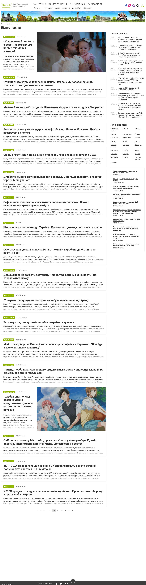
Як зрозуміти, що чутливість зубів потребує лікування (38, 322)
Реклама (114, 163)
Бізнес (113, 141)
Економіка (114, 150)
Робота (125, 157)
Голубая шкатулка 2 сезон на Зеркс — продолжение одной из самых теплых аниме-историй (18, 403)
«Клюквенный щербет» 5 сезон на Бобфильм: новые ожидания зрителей (18, 46)
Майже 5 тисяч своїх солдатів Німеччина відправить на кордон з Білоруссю (53, 107)
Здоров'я (138, 129)
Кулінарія (114, 154)
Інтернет (126, 145)
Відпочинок (127, 138)
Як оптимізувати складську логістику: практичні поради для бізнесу (126, 244)
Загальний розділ (114, 129)
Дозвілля (96, 4)
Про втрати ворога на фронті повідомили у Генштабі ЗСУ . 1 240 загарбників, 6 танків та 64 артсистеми (131, 96)
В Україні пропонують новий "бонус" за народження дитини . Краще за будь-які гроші (130, 55)
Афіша (57, 8)
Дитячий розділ (138, 158)
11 (54, 510)
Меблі (125, 141)
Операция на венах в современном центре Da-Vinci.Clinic (125, 172)
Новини (41, 4)
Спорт (137, 141)
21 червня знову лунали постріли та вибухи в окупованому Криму (46, 300)
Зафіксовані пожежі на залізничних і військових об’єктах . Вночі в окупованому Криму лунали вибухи (46, 204)
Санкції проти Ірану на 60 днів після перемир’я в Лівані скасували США (49, 154)
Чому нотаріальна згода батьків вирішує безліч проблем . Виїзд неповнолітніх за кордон (130, 47)
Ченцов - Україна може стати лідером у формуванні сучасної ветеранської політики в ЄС (130, 39)
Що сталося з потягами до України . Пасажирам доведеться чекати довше (52, 227)
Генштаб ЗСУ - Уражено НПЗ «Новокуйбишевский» (128, 89)
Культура (138, 145)
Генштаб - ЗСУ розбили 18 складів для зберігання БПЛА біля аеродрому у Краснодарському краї (131, 81)
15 (69, 510)
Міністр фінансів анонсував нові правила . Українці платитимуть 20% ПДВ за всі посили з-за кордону (130, 71)
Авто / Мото (76, 8)
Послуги (126, 154)
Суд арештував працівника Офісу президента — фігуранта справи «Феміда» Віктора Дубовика (130, 115)
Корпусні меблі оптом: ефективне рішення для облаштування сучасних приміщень (125, 228)
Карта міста (48, 8)
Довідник (79, 4)
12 (58, 510)
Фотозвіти (66, 8)
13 (61, 510)
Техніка (125, 129)
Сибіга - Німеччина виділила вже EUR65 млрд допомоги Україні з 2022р (130, 63)
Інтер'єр (125, 150)
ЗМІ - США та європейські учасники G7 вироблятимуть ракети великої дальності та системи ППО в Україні (49, 467)
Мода (137, 150)
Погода (37, 8)
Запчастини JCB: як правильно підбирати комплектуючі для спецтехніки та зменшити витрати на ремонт (127, 211)
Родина (137, 154)
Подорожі (114, 157)
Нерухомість (88, 8)
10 (50, 510)
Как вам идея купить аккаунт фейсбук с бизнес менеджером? (126, 203)
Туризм (113, 134)
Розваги (138, 138)
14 (65, 510)
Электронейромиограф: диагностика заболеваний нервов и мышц (125, 187)
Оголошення (60, 4)
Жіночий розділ (113, 145)
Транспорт (138, 134)
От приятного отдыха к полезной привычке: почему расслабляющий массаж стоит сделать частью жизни (48, 83)
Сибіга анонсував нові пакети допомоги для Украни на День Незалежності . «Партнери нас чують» (129, 106)
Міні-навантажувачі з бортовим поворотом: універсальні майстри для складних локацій (126, 236)
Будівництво (115, 138)
